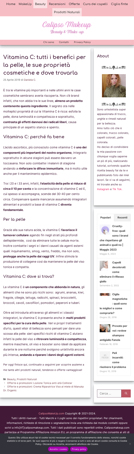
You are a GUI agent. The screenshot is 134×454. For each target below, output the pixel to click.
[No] (130, 443)
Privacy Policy (82, 42)
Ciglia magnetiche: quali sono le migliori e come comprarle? (113, 304)
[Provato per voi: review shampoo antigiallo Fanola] (105, 331)
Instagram (103, 189)
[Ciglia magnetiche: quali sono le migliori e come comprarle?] (105, 295)
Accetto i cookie (58, 449)
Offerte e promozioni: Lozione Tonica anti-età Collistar (39, 383)
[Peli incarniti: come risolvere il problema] (105, 361)
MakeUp (25, 4)
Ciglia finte (119, 4)
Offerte (74, 4)
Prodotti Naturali (67, 12)
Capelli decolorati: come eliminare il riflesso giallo (113, 272)
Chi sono (48, 42)
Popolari (105, 217)
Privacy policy (79, 449)
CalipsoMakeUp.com (51, 413)
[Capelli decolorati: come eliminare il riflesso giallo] (104, 270)
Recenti (122, 217)
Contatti (64, 42)
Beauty (40, 4)
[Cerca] (126, 393)
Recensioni (57, 4)
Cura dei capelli (95, 4)
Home (10, 4)
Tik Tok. (117, 189)
